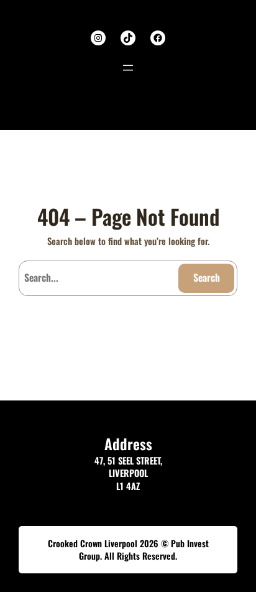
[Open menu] (128, 67)
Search (206, 277)
